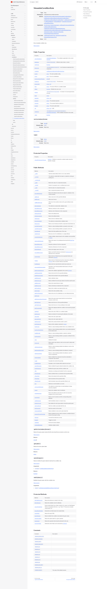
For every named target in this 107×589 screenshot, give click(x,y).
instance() (37, 343)
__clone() (36, 176)
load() (36, 360)
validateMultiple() (38, 425)
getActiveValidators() (39, 270)
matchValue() (37, 515)
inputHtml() (37, 513)
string (48, 78)
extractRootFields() (39, 510)
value (36, 115)
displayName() (38, 249)
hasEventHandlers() (39, 330)
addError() (37, 196)
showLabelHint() (38, 410)
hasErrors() (37, 326)
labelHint (37, 98)
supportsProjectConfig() (40, 414)
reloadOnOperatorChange (40, 160)
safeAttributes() (38, 393)
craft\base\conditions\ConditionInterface (55, 71)
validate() (37, 422)
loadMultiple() (38, 363)
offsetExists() (37, 373)
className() (37, 231)
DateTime (72, 240)
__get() (36, 182)
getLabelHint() (38, 319)
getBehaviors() (38, 285)
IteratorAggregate (54, 25)
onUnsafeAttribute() (39, 387)
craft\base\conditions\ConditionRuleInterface (54, 28)
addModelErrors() (38, 202)
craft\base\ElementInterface (46, 468)
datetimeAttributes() (39, 241)
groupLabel (37, 84)
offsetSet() (37, 378)
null (50, 84)
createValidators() (38, 237)
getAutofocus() (38, 280)
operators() (37, 521)
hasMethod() (37, 333)
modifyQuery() (38, 368)
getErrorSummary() (39, 293)
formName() (37, 264)
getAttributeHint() (38, 273)
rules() (50, 237)
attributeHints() (38, 213)
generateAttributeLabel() (40, 267)
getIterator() (37, 314)
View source (36, 45)
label (36, 95)
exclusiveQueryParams (40, 78)
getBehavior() (37, 283)
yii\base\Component (66, 21)
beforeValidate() (38, 221)
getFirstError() (37, 302)
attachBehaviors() (38, 211)
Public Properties (86, 9)
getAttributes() (38, 278)
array (48, 73)
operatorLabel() (38, 518)
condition (37, 71)
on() (35, 383)
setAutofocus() (38, 403)
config (36, 73)
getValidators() (38, 324)
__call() (36, 173)
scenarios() (37, 397)
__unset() (36, 190)
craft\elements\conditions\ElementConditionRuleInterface (57, 30)
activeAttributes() (38, 193)
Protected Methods (87, 15)
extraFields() (37, 256)
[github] (95, 2)
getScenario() (37, 321)
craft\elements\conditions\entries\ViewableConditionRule (57, 16)
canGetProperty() (38, 226)
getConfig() (37, 290)
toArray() (55, 257)
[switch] (91, 2)
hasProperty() (37, 336)
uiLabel (36, 105)
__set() (36, 187)
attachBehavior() (38, 208)
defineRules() (37, 502)
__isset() (36, 185)
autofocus (37, 64)
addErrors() (37, 199)
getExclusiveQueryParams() (41, 299)
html (35, 86)
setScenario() (37, 408)
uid (35, 108)
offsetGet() (37, 376)
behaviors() (37, 223)
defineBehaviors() (38, 500)
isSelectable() (38, 357)
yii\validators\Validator (51, 58)
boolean (48, 64)
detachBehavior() (38, 244)
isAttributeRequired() (39, 350)
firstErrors (37, 81)
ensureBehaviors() (39, 252)
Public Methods (86, 13)
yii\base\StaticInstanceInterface (51, 33)
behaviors (37, 68)
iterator (36, 92)
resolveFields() (38, 523)
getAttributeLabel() (39, 275)
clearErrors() (37, 233)
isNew (36, 89)
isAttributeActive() (38, 347)
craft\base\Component (69, 20)
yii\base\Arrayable (48, 31)
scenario (48, 59)
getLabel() (37, 316)
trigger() (36, 420)
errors (36, 76)
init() (36, 339)
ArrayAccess (47, 25)
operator (36, 100)
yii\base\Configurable (58, 31)
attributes (37, 62)
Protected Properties (87, 11)
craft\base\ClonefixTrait (49, 35)
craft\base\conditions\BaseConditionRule (53, 20)
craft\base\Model (49, 21)
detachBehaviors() (39, 246)
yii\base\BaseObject (49, 23)
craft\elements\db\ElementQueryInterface (49, 488)
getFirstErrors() (38, 304)
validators (37, 111)
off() (35, 371)
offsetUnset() (37, 381)
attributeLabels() (38, 216)
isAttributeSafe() (38, 353)
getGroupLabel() (38, 308)
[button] (18, 6)
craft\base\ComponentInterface (66, 25)
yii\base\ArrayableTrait (60, 35)
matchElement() (38, 366)
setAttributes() (38, 400)
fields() (36, 260)
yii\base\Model (57, 21)
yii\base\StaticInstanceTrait (50, 37)
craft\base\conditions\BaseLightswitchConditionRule (56, 18)
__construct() (37, 180)
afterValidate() (38, 205)
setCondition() (38, 405)
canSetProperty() (38, 228)
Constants (85, 17)
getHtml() (37, 311)
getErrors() (37, 295)
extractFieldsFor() (38, 506)
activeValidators (38, 58)
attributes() (37, 218)
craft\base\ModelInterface (50, 26)
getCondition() (38, 288)
